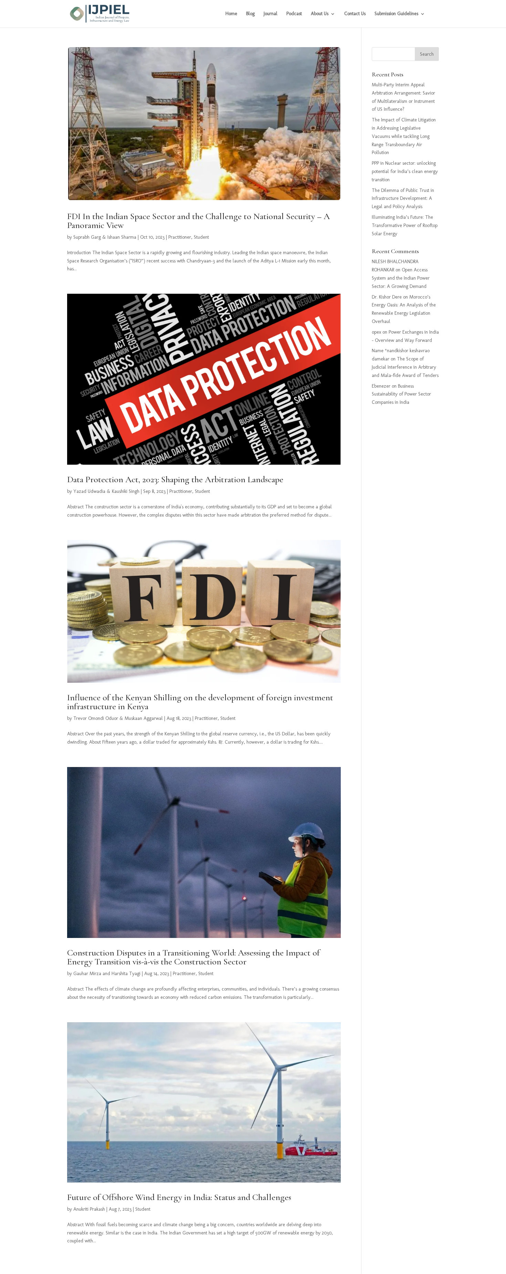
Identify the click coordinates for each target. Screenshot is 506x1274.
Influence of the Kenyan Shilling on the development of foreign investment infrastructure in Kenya (200, 702)
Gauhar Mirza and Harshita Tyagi (106, 973)
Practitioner (179, 237)
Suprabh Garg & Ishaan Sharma (104, 237)
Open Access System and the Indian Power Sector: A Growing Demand (401, 278)
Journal (270, 14)
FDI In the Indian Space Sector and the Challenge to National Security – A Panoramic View (198, 220)
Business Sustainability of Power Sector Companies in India (401, 394)
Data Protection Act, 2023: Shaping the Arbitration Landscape (175, 479)
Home (231, 14)
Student (201, 237)
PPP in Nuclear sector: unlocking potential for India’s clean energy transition (405, 171)
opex (376, 332)
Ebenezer (381, 386)
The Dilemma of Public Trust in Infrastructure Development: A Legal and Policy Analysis (403, 198)
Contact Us (355, 14)
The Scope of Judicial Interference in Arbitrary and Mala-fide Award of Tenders (405, 367)
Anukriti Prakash (89, 1209)
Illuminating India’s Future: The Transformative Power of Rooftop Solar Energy (405, 225)
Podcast (294, 14)
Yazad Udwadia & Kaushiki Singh (106, 491)
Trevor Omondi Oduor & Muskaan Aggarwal (118, 718)
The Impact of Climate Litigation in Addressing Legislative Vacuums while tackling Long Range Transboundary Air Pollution (404, 136)
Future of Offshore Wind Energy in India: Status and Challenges (179, 1197)
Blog (250, 14)
